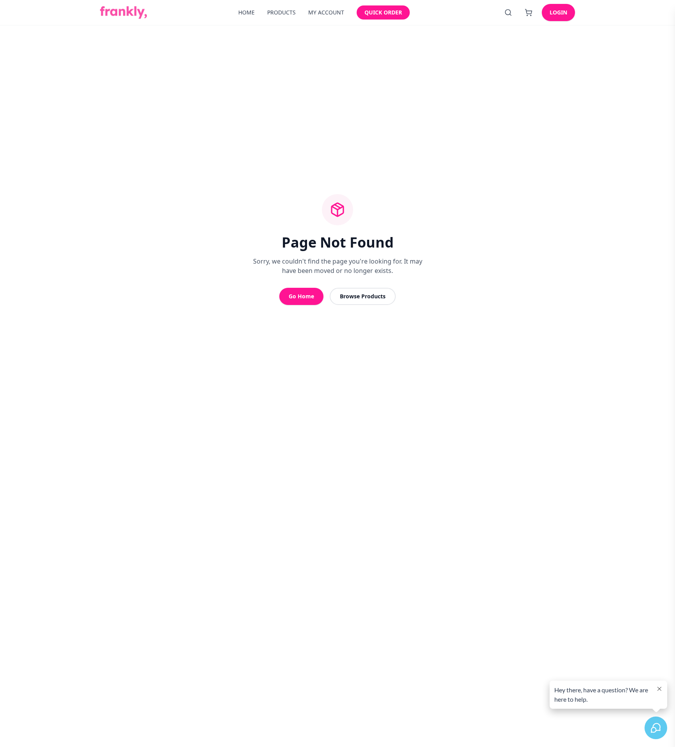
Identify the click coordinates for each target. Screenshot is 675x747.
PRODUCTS (281, 12)
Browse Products (363, 296)
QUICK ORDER (383, 12)
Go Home (301, 296)
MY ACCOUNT (326, 12)
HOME (246, 12)
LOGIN (558, 12)
